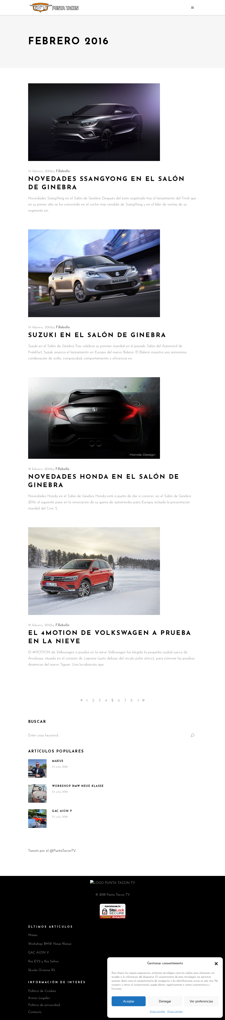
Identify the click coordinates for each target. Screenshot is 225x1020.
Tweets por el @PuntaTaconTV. (52, 851)
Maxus (58, 761)
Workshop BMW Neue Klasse (78, 786)
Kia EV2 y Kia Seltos (43, 961)
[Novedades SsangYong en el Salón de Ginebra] (94, 122)
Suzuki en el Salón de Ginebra (97, 335)
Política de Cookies (42, 991)
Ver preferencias (201, 1001)
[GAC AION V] (37, 818)
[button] (216, 963)
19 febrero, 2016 (39, 171)
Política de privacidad (44, 1005)
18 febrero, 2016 (39, 469)
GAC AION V (62, 811)
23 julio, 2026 (60, 766)
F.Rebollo (63, 171)
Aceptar (128, 1001)
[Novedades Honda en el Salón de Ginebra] (94, 418)
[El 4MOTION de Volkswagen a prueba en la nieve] (94, 571)
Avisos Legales (157, 1011)
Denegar (165, 1001)
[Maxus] (37, 768)
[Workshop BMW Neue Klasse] (37, 793)
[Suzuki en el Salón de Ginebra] (94, 273)
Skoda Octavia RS (41, 970)
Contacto (35, 1012)
